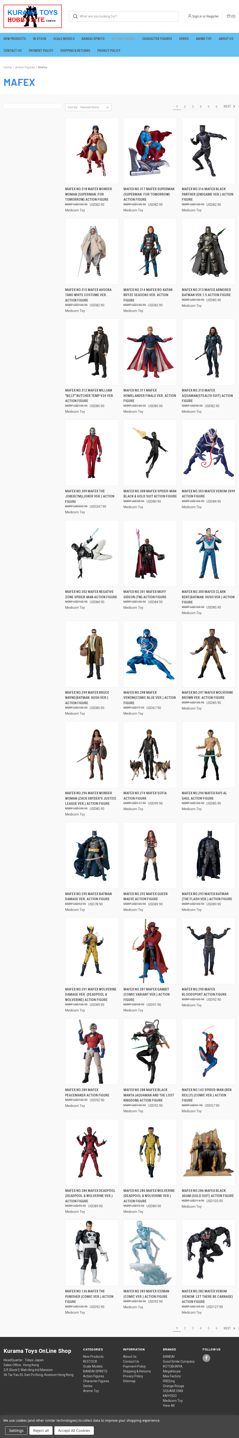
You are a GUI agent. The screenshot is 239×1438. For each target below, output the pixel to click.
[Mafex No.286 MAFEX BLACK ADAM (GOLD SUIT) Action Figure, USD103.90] (208, 1152)
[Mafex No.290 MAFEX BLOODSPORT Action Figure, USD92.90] (208, 951)
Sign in (197, 16)
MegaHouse (172, 1371)
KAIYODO (170, 1396)
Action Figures (123, 39)
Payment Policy (41, 50)
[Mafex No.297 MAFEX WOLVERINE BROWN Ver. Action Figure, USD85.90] (208, 654)
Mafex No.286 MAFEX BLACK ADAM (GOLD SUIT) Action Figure (208, 1193)
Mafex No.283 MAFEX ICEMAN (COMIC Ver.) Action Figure (146, 1294)
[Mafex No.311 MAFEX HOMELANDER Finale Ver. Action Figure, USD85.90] (150, 352)
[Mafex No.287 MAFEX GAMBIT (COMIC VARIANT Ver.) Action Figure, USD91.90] (150, 951)
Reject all (41, 1430)
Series (184, 39)
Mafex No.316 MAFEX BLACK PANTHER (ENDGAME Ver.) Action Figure (207, 194)
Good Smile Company (179, 1361)
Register (213, 16)
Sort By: (73, 107)
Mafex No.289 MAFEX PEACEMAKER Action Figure (87, 1092)
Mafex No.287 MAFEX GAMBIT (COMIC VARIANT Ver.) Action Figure (146, 994)
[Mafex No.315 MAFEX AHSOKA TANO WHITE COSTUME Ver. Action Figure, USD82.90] (92, 251)
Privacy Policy (108, 50)
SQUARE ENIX (173, 1391)
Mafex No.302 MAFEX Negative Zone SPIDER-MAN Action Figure (91, 594)
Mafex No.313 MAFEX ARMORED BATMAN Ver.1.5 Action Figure (206, 292)
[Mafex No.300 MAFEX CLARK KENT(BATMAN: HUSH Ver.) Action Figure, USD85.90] (208, 553)
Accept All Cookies (74, 1430)
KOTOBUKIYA (173, 1366)
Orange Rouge (173, 1386)
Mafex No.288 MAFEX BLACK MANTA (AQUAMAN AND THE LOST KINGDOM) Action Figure (148, 1095)
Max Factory (172, 1376)
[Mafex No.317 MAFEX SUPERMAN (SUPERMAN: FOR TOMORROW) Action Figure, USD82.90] (150, 151)
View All (169, 1405)
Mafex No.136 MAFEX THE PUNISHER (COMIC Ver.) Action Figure (89, 1296)
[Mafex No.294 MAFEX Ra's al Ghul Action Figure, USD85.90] (208, 754)
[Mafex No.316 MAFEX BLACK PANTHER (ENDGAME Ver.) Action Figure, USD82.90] (208, 151)
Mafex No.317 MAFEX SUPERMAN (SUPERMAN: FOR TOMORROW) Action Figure (148, 194)
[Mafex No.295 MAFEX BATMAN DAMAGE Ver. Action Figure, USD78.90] (92, 855)
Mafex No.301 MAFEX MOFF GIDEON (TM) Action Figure (144, 594)
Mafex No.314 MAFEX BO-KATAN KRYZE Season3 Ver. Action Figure (147, 295)
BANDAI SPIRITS (93, 39)
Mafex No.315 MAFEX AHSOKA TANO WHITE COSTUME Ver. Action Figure (88, 295)
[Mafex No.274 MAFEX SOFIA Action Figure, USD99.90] (150, 754)
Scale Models (64, 39)
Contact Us (13, 50)
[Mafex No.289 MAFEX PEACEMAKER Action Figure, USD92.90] (92, 1051)
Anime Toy (204, 39)
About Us (226, 39)
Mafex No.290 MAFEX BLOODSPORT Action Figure (204, 992)
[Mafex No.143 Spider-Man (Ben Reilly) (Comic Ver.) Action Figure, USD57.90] (208, 1051)
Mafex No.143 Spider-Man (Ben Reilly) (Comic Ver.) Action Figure (207, 1095)
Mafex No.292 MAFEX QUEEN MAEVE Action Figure (145, 896)
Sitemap (129, 1381)
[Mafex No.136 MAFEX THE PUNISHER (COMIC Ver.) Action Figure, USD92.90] (92, 1253)
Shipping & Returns (75, 50)
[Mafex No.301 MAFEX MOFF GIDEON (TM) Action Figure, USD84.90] (150, 553)
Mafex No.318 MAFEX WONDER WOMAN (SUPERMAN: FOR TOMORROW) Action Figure (88, 194)
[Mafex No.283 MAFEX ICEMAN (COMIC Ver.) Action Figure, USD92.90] (150, 1253)
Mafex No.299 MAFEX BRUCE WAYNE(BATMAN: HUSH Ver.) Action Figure (87, 697)
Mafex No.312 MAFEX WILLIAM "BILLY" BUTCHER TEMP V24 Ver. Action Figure (89, 395)
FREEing (169, 1381)
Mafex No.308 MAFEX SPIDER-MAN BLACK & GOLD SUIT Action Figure (150, 494)
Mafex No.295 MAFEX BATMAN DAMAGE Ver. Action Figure (88, 896)
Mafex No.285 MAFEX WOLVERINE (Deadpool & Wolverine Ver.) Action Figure (149, 1196)
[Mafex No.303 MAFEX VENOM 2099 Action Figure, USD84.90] (208, 452)
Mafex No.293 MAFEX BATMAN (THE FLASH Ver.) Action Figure (207, 896)
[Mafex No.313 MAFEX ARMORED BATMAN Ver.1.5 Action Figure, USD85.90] (208, 251)
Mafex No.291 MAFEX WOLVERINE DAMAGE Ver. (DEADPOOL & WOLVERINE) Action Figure (90, 994)
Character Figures (157, 39)
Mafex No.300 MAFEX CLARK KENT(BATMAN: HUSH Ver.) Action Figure (208, 597)
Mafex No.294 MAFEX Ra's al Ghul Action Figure (204, 796)
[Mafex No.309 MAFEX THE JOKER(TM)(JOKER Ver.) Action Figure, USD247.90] (92, 452)
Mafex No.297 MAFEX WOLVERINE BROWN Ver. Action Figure (207, 695)
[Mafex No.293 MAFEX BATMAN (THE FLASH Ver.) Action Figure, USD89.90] (208, 855)
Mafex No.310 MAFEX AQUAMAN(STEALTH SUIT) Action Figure (207, 395)
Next (228, 106)
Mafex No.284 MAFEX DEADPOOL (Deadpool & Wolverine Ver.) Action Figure (90, 1196)
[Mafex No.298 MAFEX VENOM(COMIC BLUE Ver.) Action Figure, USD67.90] (150, 654)
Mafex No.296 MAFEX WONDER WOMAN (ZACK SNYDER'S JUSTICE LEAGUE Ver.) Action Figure (90, 798)
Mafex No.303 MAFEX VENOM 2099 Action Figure (208, 494)
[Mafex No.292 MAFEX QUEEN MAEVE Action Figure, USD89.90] (150, 855)
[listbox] (95, 107)
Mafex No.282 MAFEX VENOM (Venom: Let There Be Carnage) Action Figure (207, 1296)
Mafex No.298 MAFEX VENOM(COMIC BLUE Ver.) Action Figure (149, 697)
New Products (15, 39)
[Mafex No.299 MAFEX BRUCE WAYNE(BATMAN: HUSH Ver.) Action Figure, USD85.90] (92, 654)
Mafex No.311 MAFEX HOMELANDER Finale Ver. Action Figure (149, 395)
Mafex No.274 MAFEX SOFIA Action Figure (145, 796)
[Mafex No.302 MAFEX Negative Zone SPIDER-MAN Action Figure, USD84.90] (92, 553)
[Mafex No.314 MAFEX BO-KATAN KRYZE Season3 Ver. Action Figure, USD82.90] (150, 251)
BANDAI (169, 1356)
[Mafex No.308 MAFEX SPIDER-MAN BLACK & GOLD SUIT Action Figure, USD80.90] (150, 452)
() (233, 16)
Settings (16, 1430)
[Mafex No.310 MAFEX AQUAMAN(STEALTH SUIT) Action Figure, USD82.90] (208, 352)
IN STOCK (39, 39)
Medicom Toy (173, 1401)
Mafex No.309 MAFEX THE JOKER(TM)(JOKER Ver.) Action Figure (89, 496)
